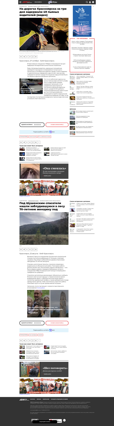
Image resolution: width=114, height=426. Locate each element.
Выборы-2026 (46, 399)
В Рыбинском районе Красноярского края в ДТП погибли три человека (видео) (33, 149)
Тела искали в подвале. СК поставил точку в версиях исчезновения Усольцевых (32, 357)
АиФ (20, 245)
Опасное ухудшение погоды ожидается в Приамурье (83, 117)
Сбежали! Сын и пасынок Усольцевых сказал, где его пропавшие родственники (32, 352)
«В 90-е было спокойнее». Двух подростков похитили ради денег (84, 92)
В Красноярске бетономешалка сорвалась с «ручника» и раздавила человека (33, 154)
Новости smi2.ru (24, 196)
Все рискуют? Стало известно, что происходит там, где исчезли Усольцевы (45, 308)
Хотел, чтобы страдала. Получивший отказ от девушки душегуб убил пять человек (82, 43)
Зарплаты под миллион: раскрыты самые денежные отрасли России (84, 132)
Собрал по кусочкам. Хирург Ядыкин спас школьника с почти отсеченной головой (85, 204)
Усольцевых (41, 288)
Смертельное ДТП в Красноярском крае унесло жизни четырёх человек (59, 154)
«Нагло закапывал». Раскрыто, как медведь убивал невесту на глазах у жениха (85, 77)
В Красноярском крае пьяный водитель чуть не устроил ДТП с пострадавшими (34, 159)
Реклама (39, 399)
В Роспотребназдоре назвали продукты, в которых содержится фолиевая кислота (82, 61)
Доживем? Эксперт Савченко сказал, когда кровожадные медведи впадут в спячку (82, 49)
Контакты (32, 399)
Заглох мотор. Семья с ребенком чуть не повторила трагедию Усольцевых (59, 352)
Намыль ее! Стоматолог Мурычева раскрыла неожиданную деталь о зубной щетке (84, 103)
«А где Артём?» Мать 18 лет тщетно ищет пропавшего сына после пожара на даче (84, 230)
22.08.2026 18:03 (23, 200)
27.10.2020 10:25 (23, 6)
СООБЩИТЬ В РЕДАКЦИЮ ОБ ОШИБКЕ (59, 399)
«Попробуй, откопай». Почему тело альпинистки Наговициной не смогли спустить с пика (85, 210)
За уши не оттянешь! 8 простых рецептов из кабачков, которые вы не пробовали (85, 98)
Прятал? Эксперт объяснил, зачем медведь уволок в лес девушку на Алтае (84, 88)
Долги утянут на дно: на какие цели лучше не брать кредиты (84, 112)
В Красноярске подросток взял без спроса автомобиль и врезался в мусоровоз (58, 149)
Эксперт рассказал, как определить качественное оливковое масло (84, 127)
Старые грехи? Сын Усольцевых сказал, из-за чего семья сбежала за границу (59, 347)
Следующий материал (44, 421)
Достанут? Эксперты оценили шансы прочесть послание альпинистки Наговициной (85, 220)
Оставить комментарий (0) (57, 124)
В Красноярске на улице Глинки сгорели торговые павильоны (82, 55)
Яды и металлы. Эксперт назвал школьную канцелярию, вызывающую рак (84, 82)
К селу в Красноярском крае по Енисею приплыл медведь (82, 67)
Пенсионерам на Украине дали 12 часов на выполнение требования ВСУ (84, 122)
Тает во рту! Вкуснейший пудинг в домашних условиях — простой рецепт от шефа (84, 225)
